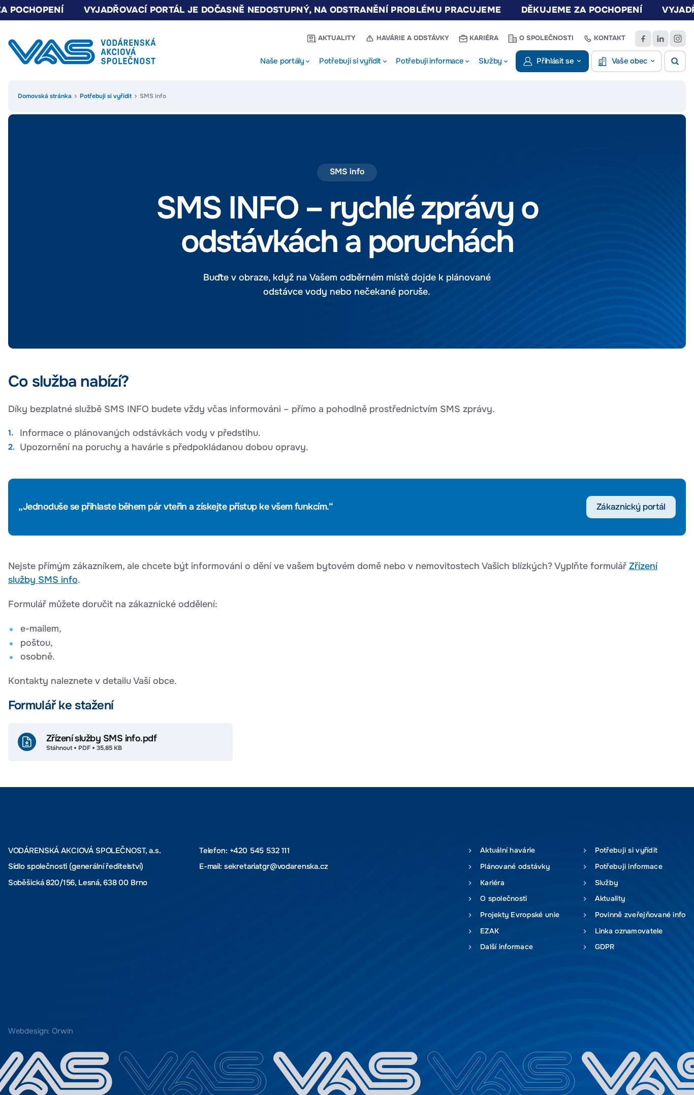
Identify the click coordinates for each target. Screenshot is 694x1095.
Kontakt (609, 38)
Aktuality (337, 38)
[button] (675, 61)
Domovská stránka (45, 96)
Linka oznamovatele (626, 930)
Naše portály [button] (282, 61)
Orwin (62, 1031)
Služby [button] (490, 61)
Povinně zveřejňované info (638, 914)
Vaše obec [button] (629, 61)
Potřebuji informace (626, 866)
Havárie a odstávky (412, 38)
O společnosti (546, 38)
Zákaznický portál (631, 507)
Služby (604, 882)
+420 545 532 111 (260, 851)
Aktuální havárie (505, 850)
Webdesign (28, 1031)
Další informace (504, 946)
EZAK (487, 930)
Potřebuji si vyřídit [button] (350, 61)
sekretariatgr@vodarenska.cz (276, 866)
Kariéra (483, 38)
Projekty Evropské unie (517, 914)
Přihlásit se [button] (555, 61)
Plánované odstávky (513, 866)
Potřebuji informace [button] (429, 61)
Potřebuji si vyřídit (106, 96)
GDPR (602, 946)
